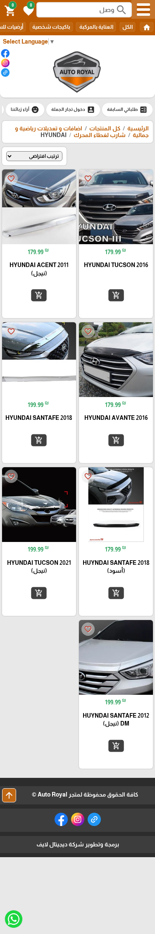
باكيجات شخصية (51, 27)
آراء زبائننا (25, 109)
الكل (127, 27)
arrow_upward (9, 795)
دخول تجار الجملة (73, 109)
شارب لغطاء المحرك (100, 135)
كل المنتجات (104, 128)
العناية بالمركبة (96, 27)
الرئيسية (138, 128)
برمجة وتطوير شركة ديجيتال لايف (77, 844)
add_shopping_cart (116, 295)
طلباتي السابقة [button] (127, 109)
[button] (27, 10)
